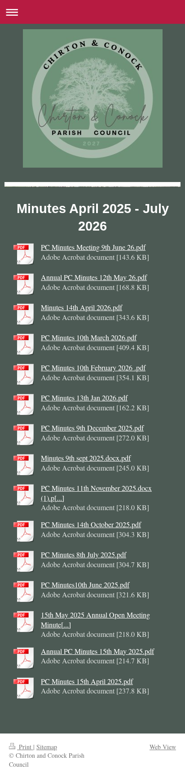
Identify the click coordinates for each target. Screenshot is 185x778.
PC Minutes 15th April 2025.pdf (87, 681)
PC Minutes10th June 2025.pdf (85, 584)
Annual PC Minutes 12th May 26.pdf (94, 277)
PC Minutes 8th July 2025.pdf (83, 554)
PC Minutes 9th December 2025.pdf (92, 427)
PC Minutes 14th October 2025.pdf (91, 524)
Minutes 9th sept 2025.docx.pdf (86, 457)
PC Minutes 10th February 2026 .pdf (93, 367)
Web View (163, 746)
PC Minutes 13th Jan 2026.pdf (84, 397)
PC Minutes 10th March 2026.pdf (89, 337)
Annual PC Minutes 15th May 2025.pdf (97, 651)
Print (25, 746)
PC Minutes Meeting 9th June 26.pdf (93, 247)
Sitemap (46, 746)
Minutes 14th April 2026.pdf (81, 307)
